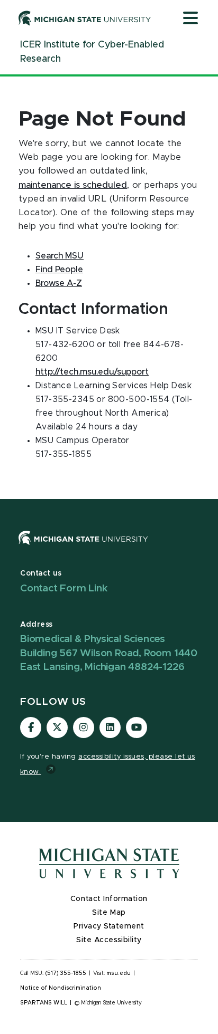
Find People (59, 269)
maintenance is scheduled (73, 185)
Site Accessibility (109, 940)
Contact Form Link (64, 588)
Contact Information (109, 899)
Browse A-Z (58, 283)
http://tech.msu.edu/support (92, 372)
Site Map (108, 912)
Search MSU (59, 256)
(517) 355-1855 (66, 973)
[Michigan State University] (85, 18)
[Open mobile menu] (190, 18)
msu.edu (118, 973)
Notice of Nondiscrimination (60, 988)
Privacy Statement (109, 926)
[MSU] (83, 548)
